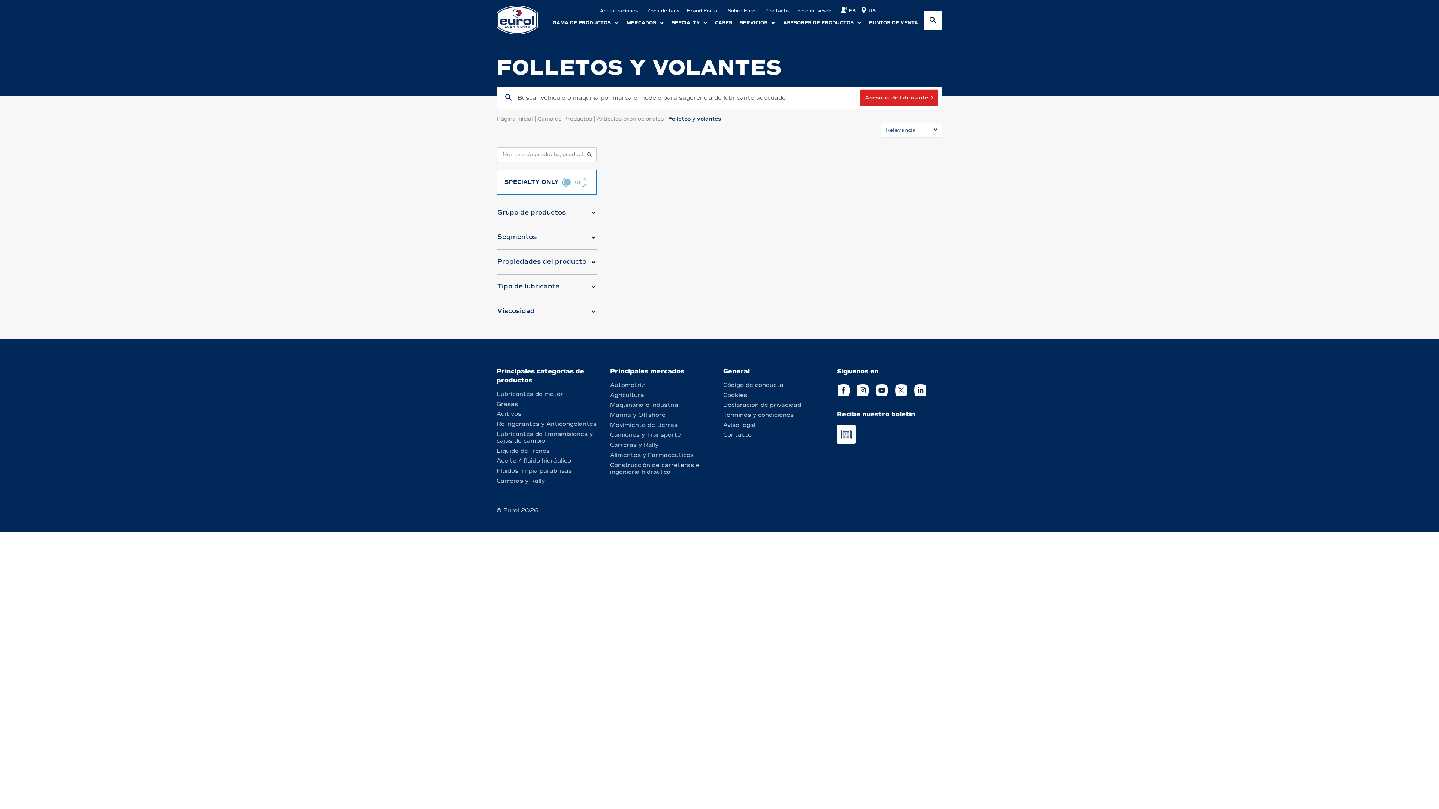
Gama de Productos (567, 119)
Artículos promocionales (632, 119)
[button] (547, 215)
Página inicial (517, 119)
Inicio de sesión (814, 10)
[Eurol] (522, 20)
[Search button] (933, 20)
